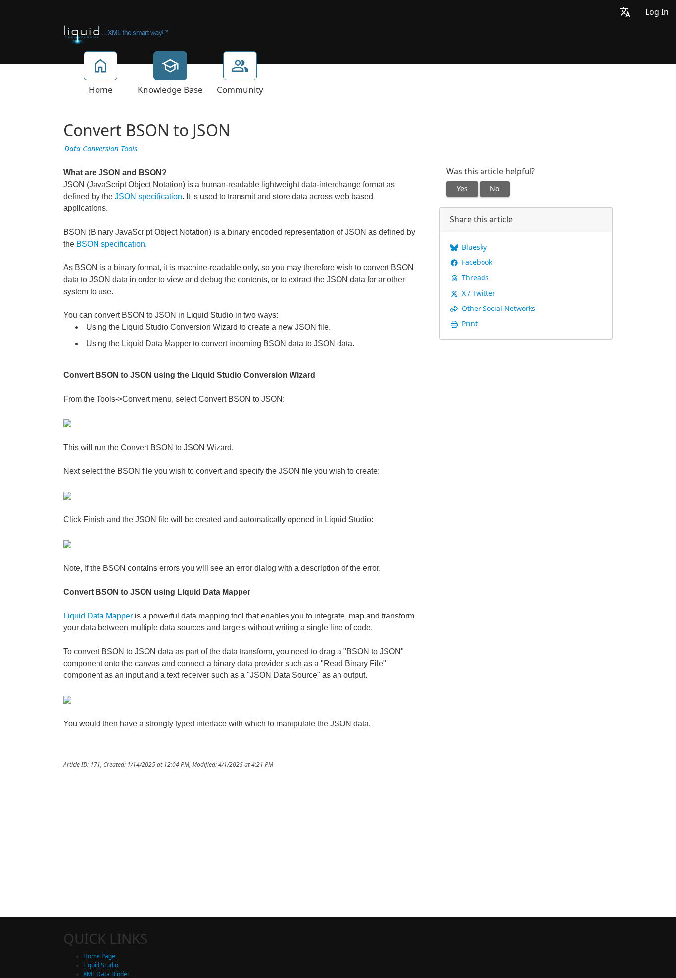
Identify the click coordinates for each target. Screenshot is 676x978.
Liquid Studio (100, 965)
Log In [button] (657, 12)
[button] (625, 12)
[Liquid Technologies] (116, 33)
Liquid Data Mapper (98, 616)
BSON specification (110, 244)
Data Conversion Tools (100, 148)
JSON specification (148, 196)
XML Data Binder (106, 974)
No (494, 189)
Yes (462, 189)
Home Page (99, 956)
